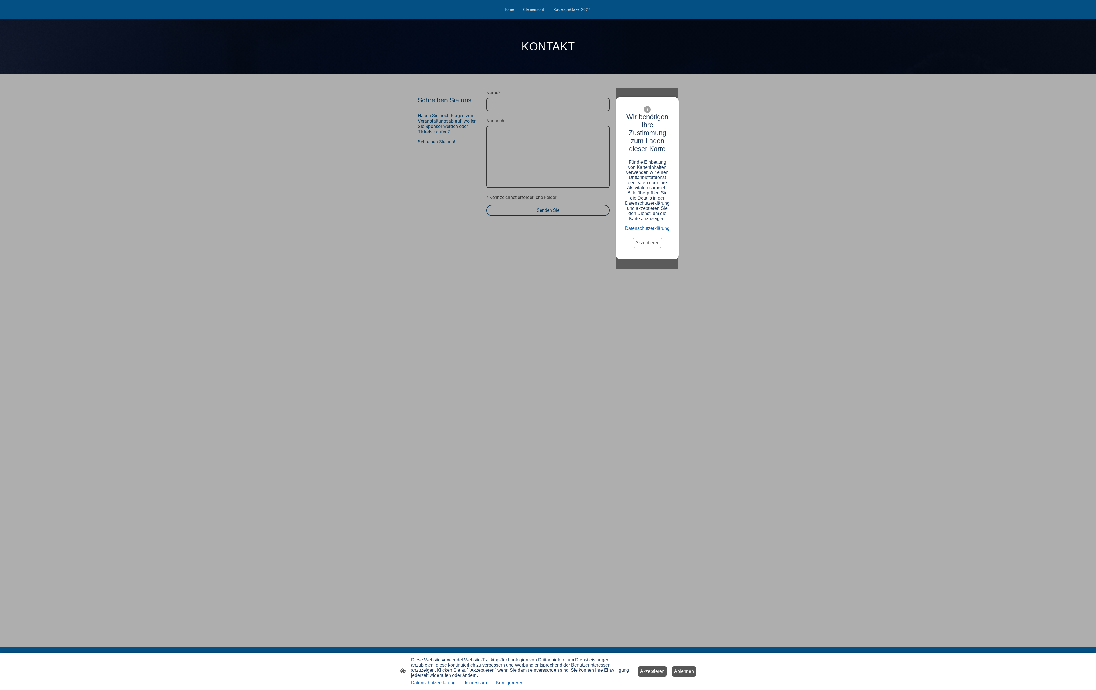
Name (493, 93)
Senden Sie (548, 210)
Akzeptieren (647, 242)
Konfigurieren (509, 682)
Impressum (476, 682)
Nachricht (496, 120)
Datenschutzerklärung (647, 228)
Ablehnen (684, 671)
